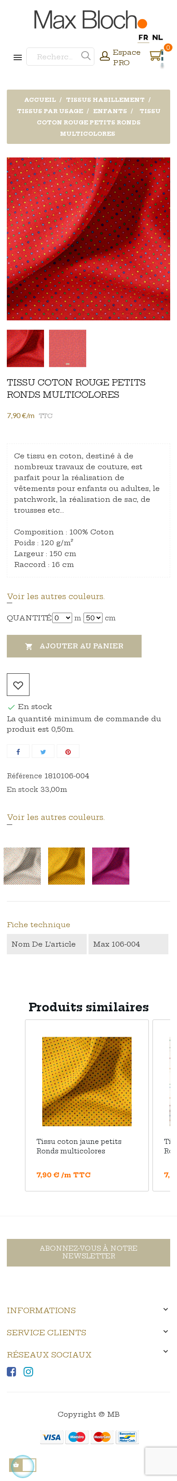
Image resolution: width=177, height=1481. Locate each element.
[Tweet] (43, 751)
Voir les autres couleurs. (56, 596)
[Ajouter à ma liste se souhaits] (18, 684)
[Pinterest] (68, 751)
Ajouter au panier (74, 646)
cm (110, 618)
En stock (22, 790)
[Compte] (105, 57)
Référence (24, 776)
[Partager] (18, 751)
